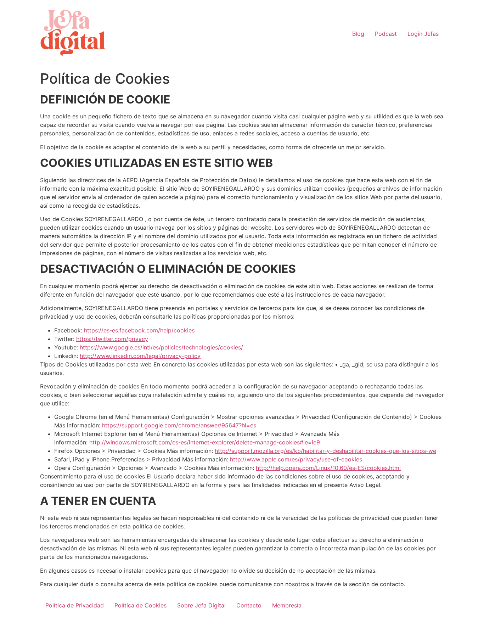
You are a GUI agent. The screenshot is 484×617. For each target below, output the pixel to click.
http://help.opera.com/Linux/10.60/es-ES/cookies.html (328, 467)
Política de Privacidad (74, 605)
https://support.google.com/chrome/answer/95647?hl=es (179, 425)
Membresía (287, 605)
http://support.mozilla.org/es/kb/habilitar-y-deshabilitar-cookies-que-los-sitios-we (325, 450)
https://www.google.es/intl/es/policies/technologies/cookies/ (161, 347)
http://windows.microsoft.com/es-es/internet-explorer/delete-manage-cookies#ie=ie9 (204, 442)
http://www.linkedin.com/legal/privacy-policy (140, 355)
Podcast (386, 33)
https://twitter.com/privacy (112, 338)
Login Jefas (423, 33)
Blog (358, 33)
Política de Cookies (140, 605)
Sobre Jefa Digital (201, 605)
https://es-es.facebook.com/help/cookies (139, 330)
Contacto (248, 605)
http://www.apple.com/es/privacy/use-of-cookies (296, 459)
